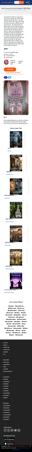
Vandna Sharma (10, 221)
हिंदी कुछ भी (11, 335)
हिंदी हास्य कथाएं (9, 312)
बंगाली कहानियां (6, 412)
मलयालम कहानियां (7, 414)
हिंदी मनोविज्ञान (17, 321)
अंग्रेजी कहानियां (6, 410)
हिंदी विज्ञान (24, 332)
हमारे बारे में (5, 342)
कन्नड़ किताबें (6, 395)
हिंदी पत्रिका (17, 312)
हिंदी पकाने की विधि (16, 324)
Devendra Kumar (10, 268)
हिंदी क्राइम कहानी (19, 335)
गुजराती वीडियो (6, 364)
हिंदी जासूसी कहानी (20, 317)
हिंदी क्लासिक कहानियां (12, 310)
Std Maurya (8, 245)
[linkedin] (18, 430)
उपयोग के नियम (6, 349)
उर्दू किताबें (5, 397)
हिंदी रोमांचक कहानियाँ (21, 319)
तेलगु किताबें (5, 388)
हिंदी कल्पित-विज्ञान (10, 330)
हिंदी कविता (23, 312)
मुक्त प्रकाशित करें (20, 2)
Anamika (7, 198)
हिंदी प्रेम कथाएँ (11, 317)
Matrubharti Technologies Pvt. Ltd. (20, 446)
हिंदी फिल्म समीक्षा (20, 326)
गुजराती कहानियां (6, 405)
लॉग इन (27, 2)
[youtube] (15, 430)
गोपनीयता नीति (6, 347)
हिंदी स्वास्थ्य (24, 321)
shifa (10, 151)
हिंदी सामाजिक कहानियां (11, 319)
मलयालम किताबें (6, 393)
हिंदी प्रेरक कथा (21, 308)
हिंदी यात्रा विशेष (9, 315)
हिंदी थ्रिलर (25, 328)
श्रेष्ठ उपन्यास (6, 362)
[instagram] (8, 430)
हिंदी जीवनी (9, 324)
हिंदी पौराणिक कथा (8, 328)
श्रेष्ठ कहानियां (6, 360)
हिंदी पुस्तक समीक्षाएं (17, 328)
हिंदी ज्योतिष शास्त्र (16, 332)
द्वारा (8, 151)
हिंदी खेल (23, 330)
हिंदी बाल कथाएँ (21, 310)
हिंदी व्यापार (18, 330)
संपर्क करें (5, 345)
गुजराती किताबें (6, 381)
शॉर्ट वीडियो (5, 369)
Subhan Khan (10, 174)
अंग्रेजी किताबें (6, 377)
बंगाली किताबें (6, 390)
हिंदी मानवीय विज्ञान (9, 321)
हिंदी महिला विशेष (17, 315)
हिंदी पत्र (23, 324)
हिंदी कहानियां (6, 403)
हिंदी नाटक (24, 315)
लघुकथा (19, 63)
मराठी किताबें (5, 384)
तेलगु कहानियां (6, 419)
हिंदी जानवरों (8, 332)
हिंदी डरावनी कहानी (12, 326)
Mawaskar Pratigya (10, 292)
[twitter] (12, 430)
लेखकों (4, 366)
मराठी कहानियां (6, 408)
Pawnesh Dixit (7, 52)
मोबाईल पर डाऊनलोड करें (15, 72)
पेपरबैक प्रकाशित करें (7, 371)
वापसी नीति (5, 352)
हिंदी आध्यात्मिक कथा (19, 306)
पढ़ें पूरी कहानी (10, 69)
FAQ (4, 354)
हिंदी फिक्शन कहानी (12, 308)
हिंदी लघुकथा (15, 52)
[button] (17, 2)
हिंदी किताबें (5, 379)
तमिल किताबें (5, 386)
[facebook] (5, 430)
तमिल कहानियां (6, 417)
